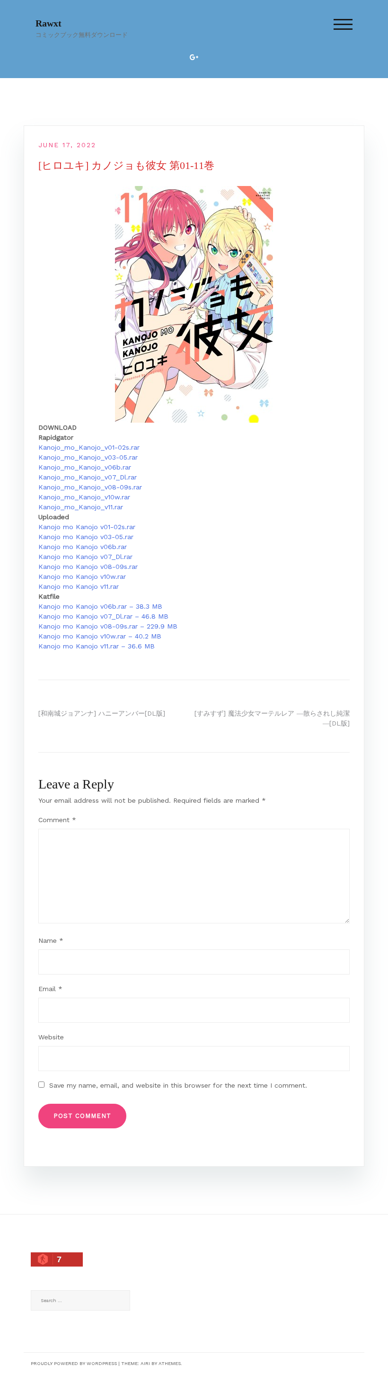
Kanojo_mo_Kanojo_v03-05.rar (88, 457)
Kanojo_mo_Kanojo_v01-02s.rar (89, 447)
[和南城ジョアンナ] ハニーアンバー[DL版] (101, 713)
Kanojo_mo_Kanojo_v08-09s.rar (90, 487)
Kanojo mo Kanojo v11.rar (78, 586)
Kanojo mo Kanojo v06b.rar (82, 546)
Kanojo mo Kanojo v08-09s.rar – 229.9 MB (107, 626)
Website (51, 1037)
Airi (145, 1363)
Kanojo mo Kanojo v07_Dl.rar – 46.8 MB (103, 616)
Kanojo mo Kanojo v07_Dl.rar (85, 556)
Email (50, 989)
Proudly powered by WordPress (74, 1363)
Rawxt (48, 23)
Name (50, 940)
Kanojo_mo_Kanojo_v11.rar (80, 507)
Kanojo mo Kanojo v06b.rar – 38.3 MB (100, 606)
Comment (57, 820)
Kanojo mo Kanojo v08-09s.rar (88, 566)
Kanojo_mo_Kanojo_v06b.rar (84, 467)
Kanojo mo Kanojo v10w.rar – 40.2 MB (99, 636)
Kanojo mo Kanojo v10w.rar (82, 576)
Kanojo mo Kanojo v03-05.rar (85, 537)
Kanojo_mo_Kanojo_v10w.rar (84, 497)
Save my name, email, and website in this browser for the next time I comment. (178, 1085)
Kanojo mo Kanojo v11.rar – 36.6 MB (96, 646)
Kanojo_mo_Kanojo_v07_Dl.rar (87, 477)
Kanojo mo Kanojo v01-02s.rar (86, 527)
